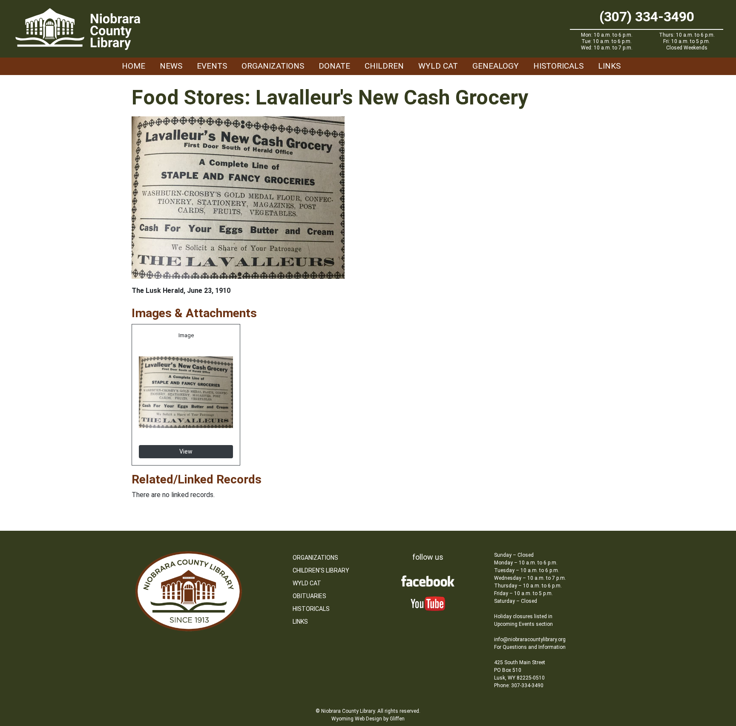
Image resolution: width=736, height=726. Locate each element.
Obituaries (309, 596)
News (171, 66)
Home (133, 66)
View (186, 451)
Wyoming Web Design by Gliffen (368, 719)
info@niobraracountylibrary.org (530, 639)
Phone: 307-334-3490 (518, 685)
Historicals (558, 66)
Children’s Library (321, 570)
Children (384, 66)
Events (212, 66)
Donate (334, 66)
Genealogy (495, 66)
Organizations (273, 66)
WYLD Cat (438, 66)
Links (609, 66)
